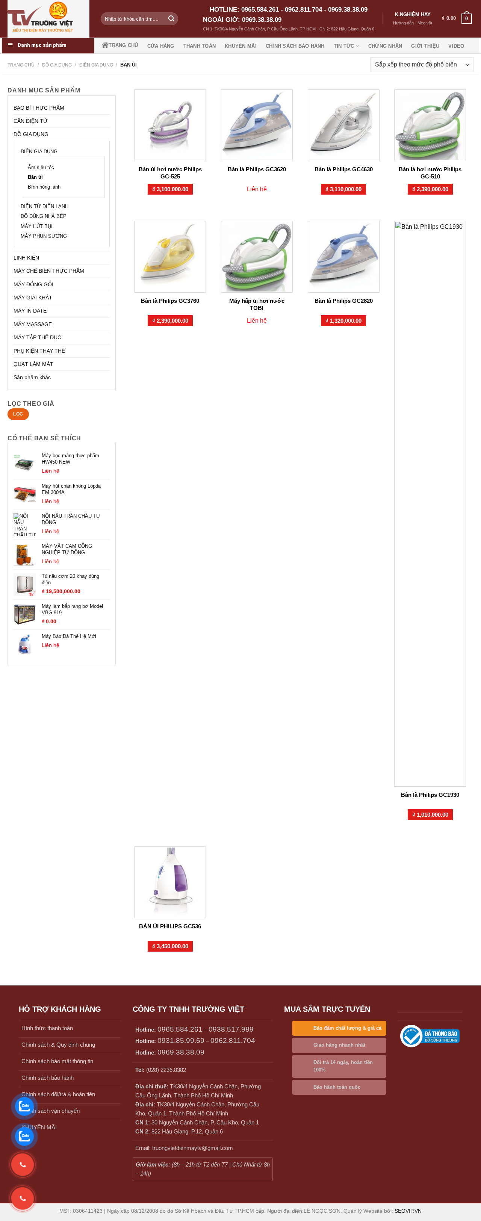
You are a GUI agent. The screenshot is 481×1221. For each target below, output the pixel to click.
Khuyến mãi (241, 46)
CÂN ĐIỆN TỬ (31, 121)
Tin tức (344, 46)
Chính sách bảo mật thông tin (57, 1061)
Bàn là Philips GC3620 (257, 169)
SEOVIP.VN (408, 1211)
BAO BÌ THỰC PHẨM (39, 108)
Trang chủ (123, 45)
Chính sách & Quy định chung (58, 1044)
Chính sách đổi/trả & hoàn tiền (58, 1094)
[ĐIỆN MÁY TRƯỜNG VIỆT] (48, 19)
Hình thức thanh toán (47, 1028)
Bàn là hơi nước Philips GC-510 (430, 173)
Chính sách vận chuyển (50, 1111)
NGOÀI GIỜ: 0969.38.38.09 (242, 19)
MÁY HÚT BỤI (37, 226)
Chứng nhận (385, 46)
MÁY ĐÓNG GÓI (33, 284)
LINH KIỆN (26, 258)
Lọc (18, 414)
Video (456, 46)
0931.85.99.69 (180, 1040)
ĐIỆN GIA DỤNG (96, 65)
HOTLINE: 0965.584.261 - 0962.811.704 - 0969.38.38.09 (289, 9)
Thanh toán (199, 46)
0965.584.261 (180, 1029)
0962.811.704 (232, 1040)
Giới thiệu (425, 46)
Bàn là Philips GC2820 (344, 301)
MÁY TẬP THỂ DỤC (37, 337)
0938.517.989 (231, 1029)
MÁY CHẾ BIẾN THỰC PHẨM (49, 271)
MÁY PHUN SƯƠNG (44, 236)
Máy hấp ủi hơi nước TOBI (256, 304)
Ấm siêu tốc (41, 167)
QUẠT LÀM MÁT (33, 364)
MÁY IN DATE (30, 311)
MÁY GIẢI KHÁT (33, 298)
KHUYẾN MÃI (39, 1127)
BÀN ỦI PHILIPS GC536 (170, 926)
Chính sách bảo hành (295, 46)
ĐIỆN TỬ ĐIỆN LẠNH (44, 206)
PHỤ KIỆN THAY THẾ (39, 351)
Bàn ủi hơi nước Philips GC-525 (170, 173)
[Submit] (171, 18)
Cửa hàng (160, 46)
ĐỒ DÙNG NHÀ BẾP (44, 216)
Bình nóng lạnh (44, 187)
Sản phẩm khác (32, 377)
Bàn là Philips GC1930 (430, 795)
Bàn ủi (35, 177)
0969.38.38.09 (180, 1052)
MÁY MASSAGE (33, 324)
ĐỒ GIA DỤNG (57, 65)
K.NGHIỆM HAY (413, 14)
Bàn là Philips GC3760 (170, 301)
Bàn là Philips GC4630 (344, 169)
